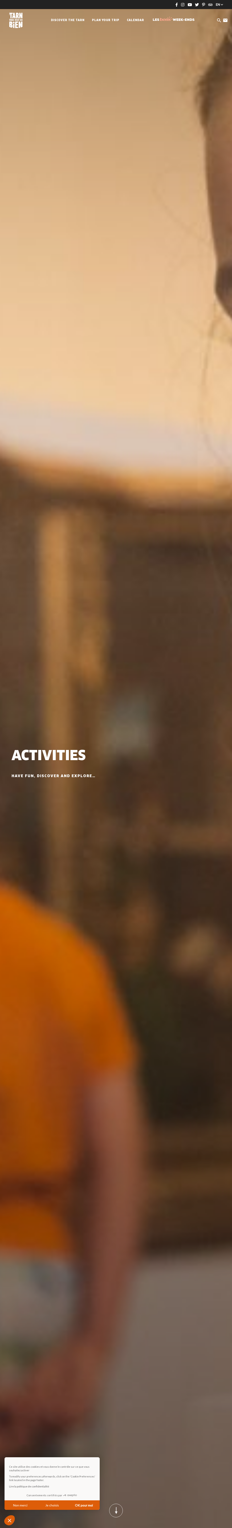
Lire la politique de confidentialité (29, 1486)
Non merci (20, 1505)
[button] (9, 1520)
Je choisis (52, 1505)
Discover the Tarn (68, 20)
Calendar (135, 20)
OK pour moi (84, 1505)
